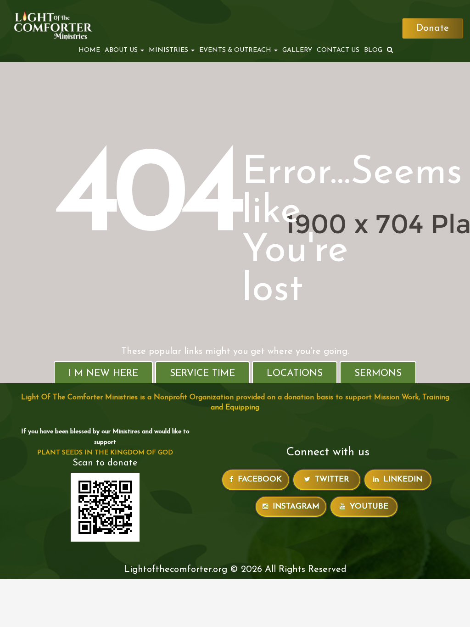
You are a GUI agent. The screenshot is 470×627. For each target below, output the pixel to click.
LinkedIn (402, 479)
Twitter (332, 479)
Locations (295, 373)
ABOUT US (122, 50)
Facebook (260, 479)
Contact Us (338, 50)
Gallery (297, 50)
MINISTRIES (169, 50)
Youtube (369, 506)
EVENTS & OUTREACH (236, 50)
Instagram (296, 506)
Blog (373, 50)
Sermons (378, 373)
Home (89, 50)
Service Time (202, 373)
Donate (432, 28)
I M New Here (103, 373)
